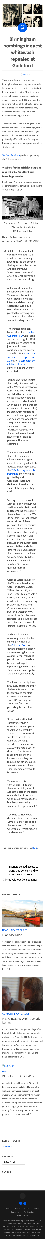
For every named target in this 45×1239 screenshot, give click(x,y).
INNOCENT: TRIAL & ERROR (18, 1076)
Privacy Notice (22, 1215)
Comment (7, 1014)
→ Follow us (7, 1146)
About (17, 1208)
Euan (17, 74)
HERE (34, 848)
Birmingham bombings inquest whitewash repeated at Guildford (22, 52)
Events (18, 1014)
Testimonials (29, 1212)
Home (8, 1208)
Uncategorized (18, 930)
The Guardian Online (11, 155)
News (25, 74)
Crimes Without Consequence (20, 879)
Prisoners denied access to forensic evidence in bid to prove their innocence (23, 870)
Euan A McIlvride (12, 935)
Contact (36, 1208)
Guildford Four (19, 645)
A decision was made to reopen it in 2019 (21, 357)
